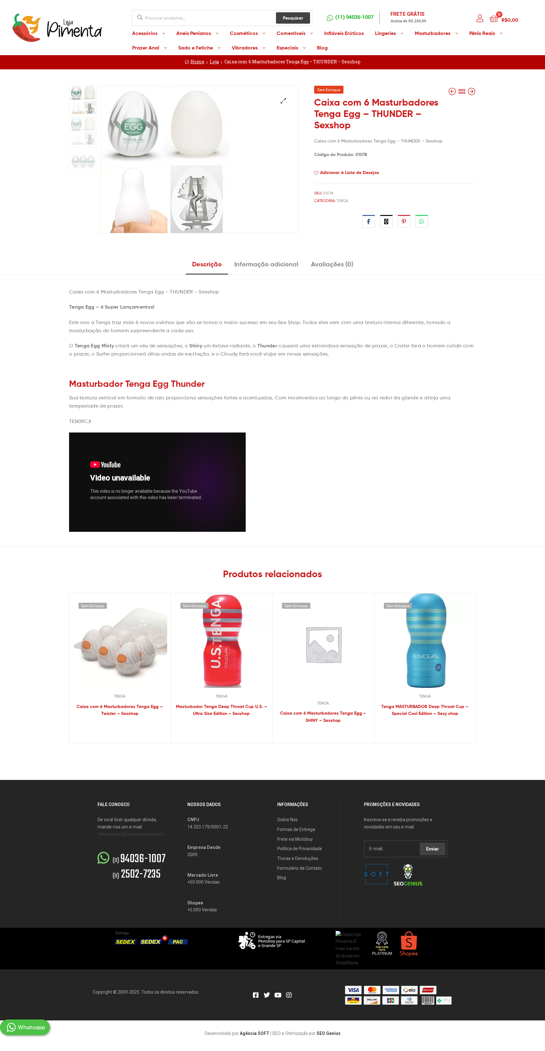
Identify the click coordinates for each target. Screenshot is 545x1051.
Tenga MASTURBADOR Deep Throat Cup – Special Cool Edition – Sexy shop (424, 710)
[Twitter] (267, 995)
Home (197, 62)
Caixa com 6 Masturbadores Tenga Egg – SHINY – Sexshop (323, 716)
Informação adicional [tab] (266, 264)
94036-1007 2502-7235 (139, 867)
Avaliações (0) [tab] (332, 264)
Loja (214, 62)
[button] (283, 101)
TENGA (342, 200)
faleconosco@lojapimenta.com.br (131, 834)
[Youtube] (278, 995)
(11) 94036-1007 (354, 17)
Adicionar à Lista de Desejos (349, 172)
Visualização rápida (127, 645)
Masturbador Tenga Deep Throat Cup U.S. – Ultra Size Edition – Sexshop (221, 710)
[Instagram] (289, 995)
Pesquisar (293, 18)
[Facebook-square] (256, 995)
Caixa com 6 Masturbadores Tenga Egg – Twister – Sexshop (120, 710)
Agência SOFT (254, 1033)
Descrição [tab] (207, 264)
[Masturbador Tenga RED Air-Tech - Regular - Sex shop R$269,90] (471, 91)
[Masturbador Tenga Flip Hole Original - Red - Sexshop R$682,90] (453, 91)
